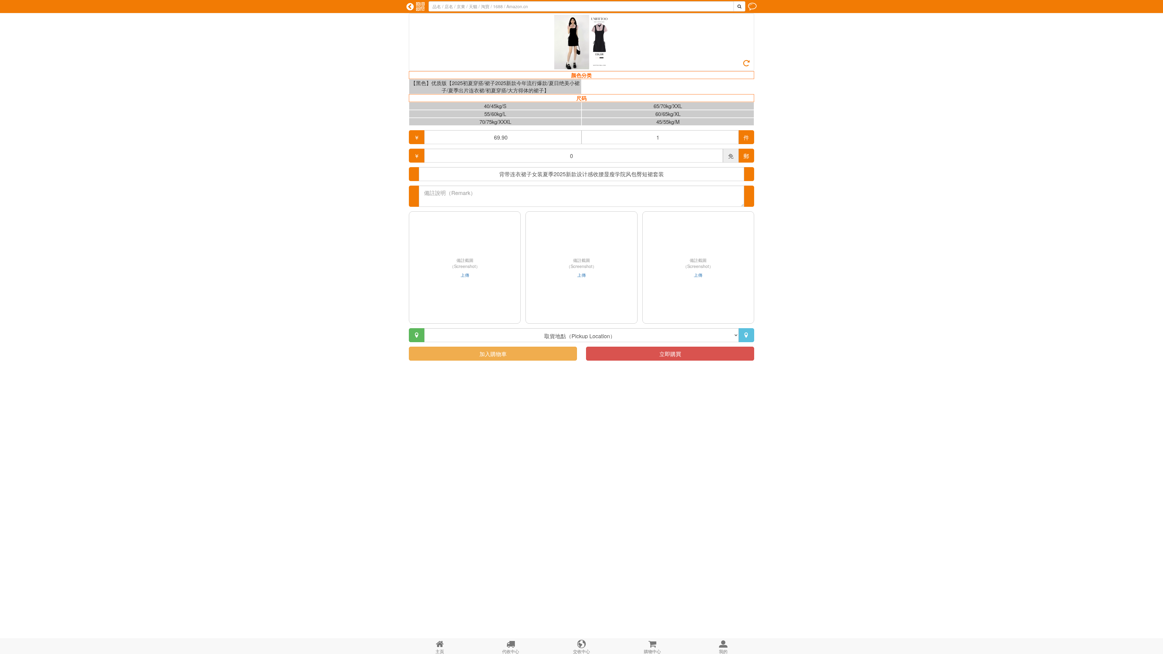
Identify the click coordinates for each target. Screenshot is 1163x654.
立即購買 (670, 354)
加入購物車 (493, 354)
